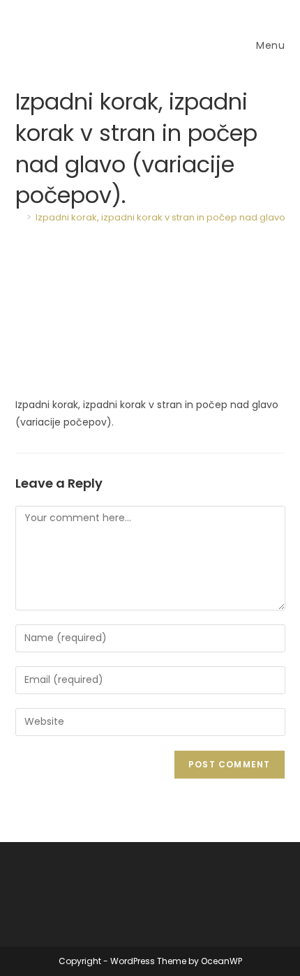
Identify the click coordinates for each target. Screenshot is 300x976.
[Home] (18, 217)
